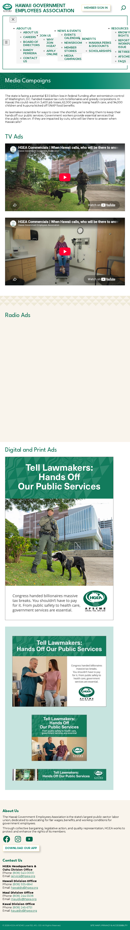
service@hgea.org (23, 876)
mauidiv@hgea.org (23, 899)
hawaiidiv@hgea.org (24, 887)
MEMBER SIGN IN (96, 7)
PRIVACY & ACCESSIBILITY (114, 925)
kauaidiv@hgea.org (24, 910)
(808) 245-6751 (22, 907)
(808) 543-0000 (23, 873)
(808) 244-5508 (23, 895)
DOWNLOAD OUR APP (21, 848)
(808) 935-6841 (23, 884)
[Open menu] (6, 42)
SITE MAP (95, 925)
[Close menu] (13, 19)
